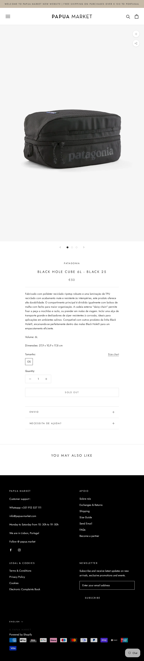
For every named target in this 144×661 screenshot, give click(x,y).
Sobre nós (85, 499)
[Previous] (60, 247)
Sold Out (72, 392)
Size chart (113, 354)
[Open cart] (136, 16)
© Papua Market (20, 629)
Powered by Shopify (20, 634)
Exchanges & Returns (91, 505)
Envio (34, 412)
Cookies (14, 583)
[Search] (128, 16)
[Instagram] (19, 550)
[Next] (83, 247)
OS (29, 361)
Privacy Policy (17, 577)
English (14, 621)
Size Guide (86, 517)
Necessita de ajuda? (46, 423)
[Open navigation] (8, 16)
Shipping (85, 511)
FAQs (83, 530)
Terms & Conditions (20, 571)
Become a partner (89, 536)
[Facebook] (10, 550)
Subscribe (92, 598)
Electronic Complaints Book (24, 589)
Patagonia (72, 263)
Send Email (86, 523)
